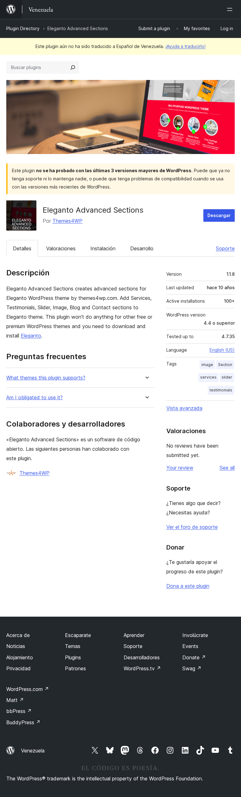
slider (227, 377)
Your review (179, 468)
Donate (194, 657)
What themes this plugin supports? (45, 378)
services (208, 377)
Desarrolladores (142, 657)
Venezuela (33, 750)
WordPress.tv (142, 668)
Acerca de (18, 635)
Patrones (75, 668)
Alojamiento (19, 657)
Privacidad (18, 668)
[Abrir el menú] (231, 9)
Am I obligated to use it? (34, 398)
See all (227, 468)
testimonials (221, 390)
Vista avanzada (184, 408)
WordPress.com (27, 689)
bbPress (19, 711)
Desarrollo (141, 248)
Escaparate (78, 635)
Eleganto (31, 335)
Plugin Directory (23, 28)
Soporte (225, 248)
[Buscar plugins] (73, 67)
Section (225, 364)
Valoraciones (61, 248)
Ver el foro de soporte (192, 527)
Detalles (22, 248)
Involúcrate (195, 635)
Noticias (15, 646)
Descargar (219, 215)
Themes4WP (67, 221)
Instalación (102, 248)
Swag (191, 668)
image (207, 364)
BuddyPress (23, 722)
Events (190, 646)
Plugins (73, 657)
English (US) (222, 350)
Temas (72, 646)
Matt (15, 700)
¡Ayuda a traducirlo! (185, 46)
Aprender (134, 635)
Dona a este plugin (187, 586)
